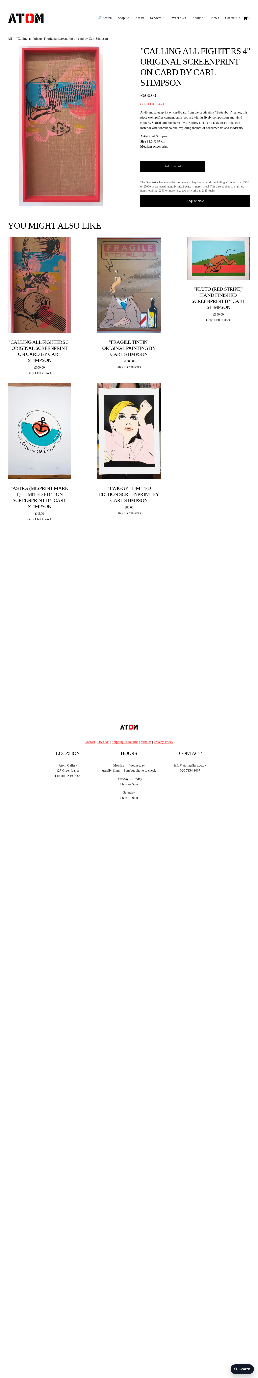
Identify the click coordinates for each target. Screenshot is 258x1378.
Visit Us (146, 742)
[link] (61, 126)
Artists (139, 18)
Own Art (103, 742)
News (215, 18)
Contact (90, 742)
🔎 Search (105, 18)
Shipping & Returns (125, 742)
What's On (179, 18)
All (10, 38)
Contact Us (232, 18)
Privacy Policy (163, 742)
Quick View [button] (39, 284)
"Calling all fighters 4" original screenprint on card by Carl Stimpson (62, 38)
